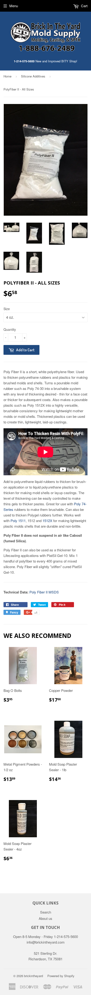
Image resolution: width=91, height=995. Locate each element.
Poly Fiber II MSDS (44, 592)
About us (45, 918)
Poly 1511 (18, 520)
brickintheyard (33, 976)
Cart (84, 5)
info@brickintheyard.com (46, 942)
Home (7, 76)
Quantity (10, 329)
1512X (47, 520)
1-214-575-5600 (24, 61)
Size (7, 308)
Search (45, 912)
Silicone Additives (33, 76)
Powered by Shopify (60, 976)
